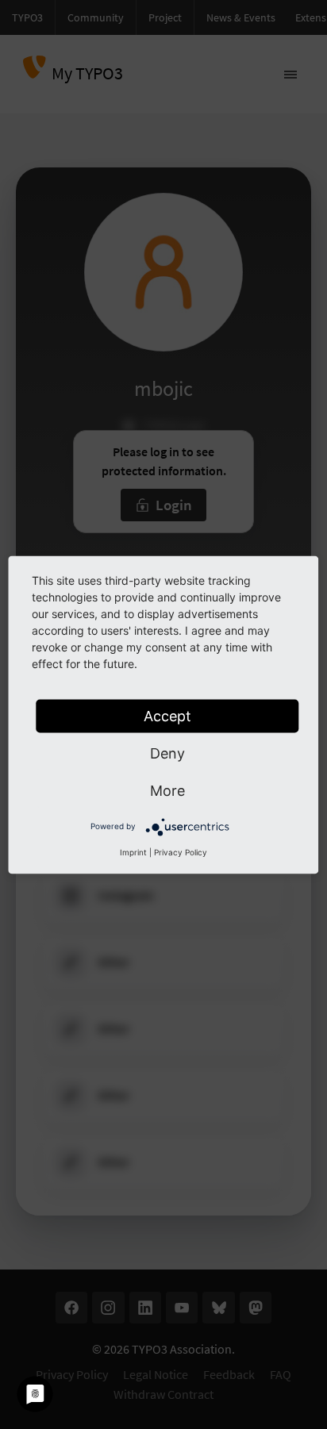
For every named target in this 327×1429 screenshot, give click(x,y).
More (167, 790)
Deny (167, 752)
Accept (167, 715)
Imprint (133, 851)
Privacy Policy (180, 851)
